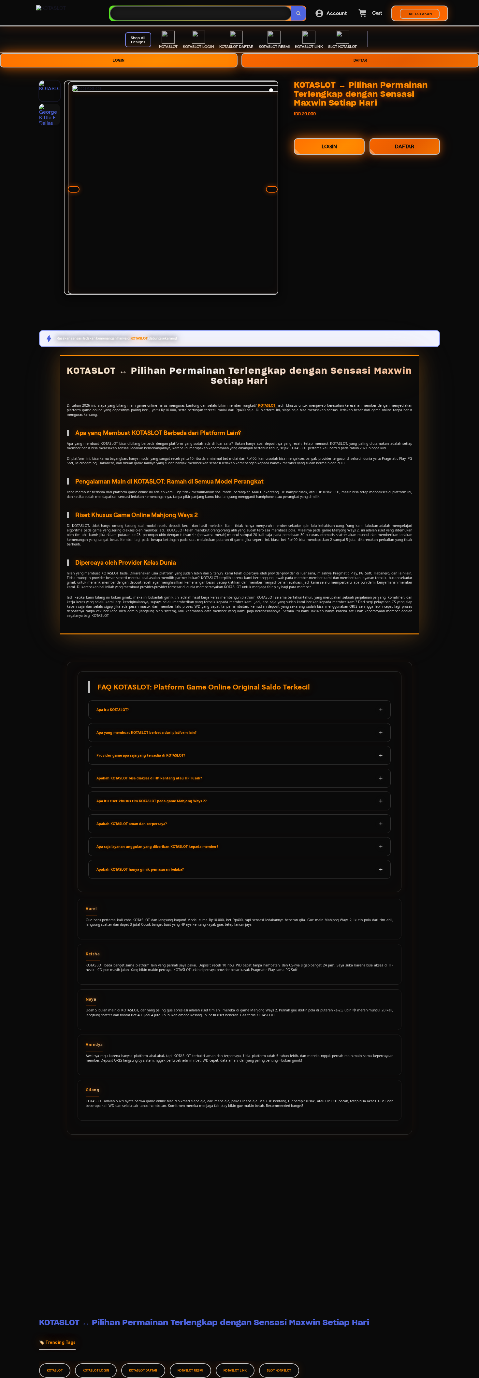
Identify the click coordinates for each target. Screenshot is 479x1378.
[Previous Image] (74, 189)
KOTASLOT (267, 405)
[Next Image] (272, 189)
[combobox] (201, 13)
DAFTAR (360, 60)
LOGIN (119, 60)
